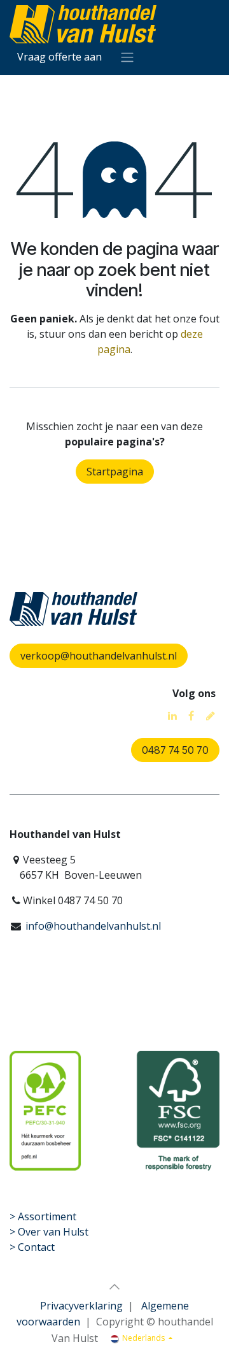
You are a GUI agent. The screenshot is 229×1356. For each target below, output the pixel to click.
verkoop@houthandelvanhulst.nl (98, 656)
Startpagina (115, 472)
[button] (114, 1286)
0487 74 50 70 (175, 750)
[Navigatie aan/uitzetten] (127, 56)
